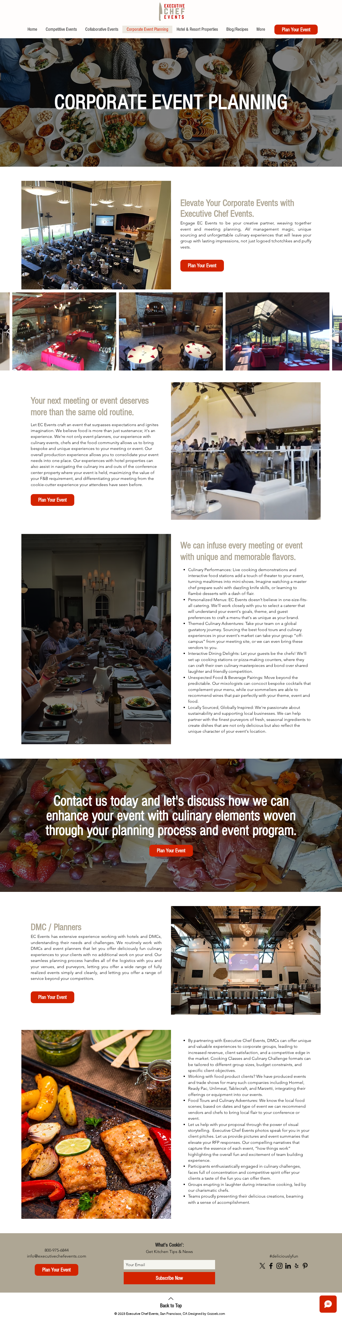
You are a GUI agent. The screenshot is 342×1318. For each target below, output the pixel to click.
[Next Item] (9, 331)
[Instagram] (279, 1266)
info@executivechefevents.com (56, 1256)
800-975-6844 (57, 1250)
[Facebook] (271, 1266)
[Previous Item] (333, 331)
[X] (262, 1266)
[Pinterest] (305, 1266)
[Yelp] (297, 1266)
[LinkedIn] (288, 1266)
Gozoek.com (216, 1314)
